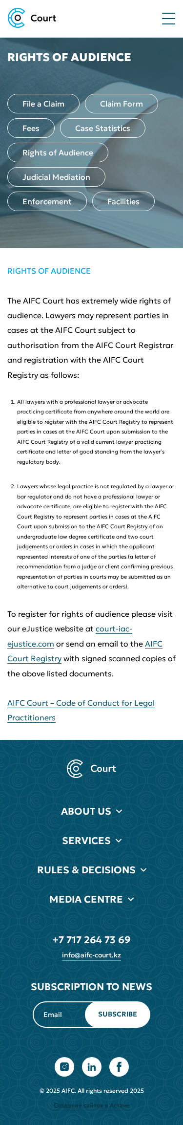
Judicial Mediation (56, 177)
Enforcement (47, 201)
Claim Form (121, 103)
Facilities (123, 201)
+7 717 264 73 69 (91, 939)
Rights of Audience (57, 152)
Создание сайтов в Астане (92, 1105)
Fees (31, 128)
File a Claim (43, 103)
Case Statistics (102, 128)
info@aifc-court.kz (91, 955)
